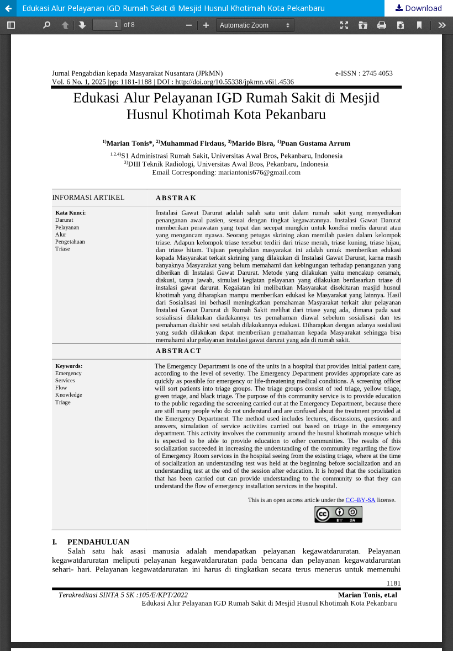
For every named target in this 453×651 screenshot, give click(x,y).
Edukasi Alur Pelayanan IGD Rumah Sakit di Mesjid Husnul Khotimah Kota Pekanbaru (173, 8)
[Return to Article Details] (8, 8)
